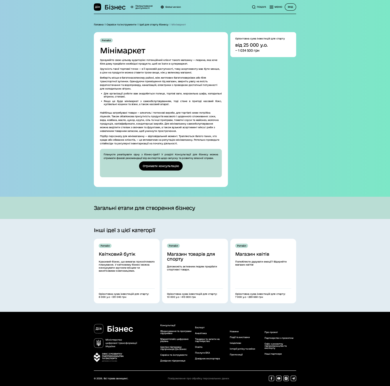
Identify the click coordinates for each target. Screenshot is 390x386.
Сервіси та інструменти (173, 355)
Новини (234, 331)
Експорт (199, 327)
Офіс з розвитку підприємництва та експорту (275, 346)
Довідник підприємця (172, 361)
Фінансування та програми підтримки (175, 332)
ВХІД (290, 7)
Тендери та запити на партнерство (207, 340)
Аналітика (201, 333)
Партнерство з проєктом (278, 338)
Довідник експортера (207, 359)
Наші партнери (273, 354)
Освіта (198, 347)
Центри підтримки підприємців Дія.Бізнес (173, 348)
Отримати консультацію (161, 166)
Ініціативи (235, 343)
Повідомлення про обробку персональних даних (198, 378)
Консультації (167, 325)
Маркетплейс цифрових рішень (174, 340)
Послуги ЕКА (202, 353)
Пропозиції (236, 355)
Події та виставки (240, 337)
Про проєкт (271, 332)
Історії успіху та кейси (242, 349)
